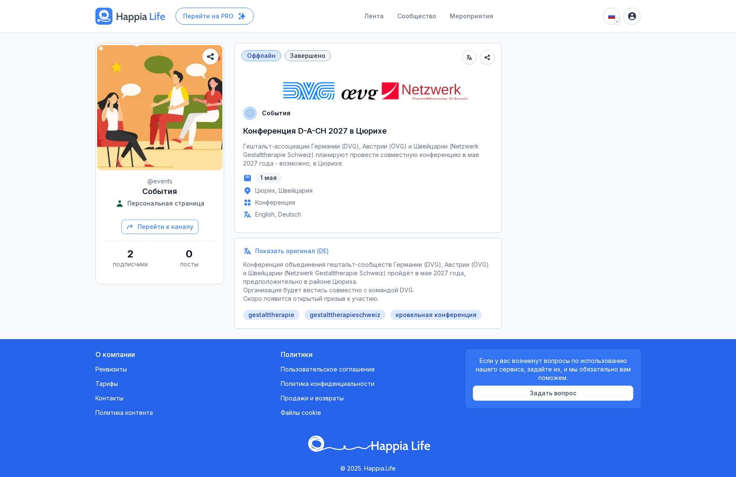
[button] (368, 251)
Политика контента (124, 412)
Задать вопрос (553, 393)
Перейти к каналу (165, 226)
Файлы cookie (301, 412)
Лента (374, 16)
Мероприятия (471, 16)
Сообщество (416, 16)
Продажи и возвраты (312, 398)
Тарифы (106, 383)
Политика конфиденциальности (327, 383)
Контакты (109, 398)
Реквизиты (111, 369)
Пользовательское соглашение (328, 369)
